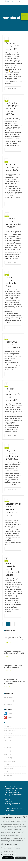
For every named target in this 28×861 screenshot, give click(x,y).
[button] (14, 855)
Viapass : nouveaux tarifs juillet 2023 (12, 281)
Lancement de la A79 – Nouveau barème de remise (13, 509)
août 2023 (7, 747)
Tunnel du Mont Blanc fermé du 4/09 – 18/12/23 (13, 222)
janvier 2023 (7, 758)
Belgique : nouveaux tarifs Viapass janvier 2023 (13, 454)
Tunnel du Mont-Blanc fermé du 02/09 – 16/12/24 (12, 109)
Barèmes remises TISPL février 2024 (13, 167)
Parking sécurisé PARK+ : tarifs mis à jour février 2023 (13, 394)
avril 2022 (6, 764)
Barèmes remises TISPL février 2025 (13, 46)
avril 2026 (6, 726)
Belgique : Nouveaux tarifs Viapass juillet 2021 (14, 652)
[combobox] (24, 817)
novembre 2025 (8, 730)
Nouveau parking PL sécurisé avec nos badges (14, 638)
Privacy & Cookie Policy (13, 841)
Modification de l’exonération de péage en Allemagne (14, 681)
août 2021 (6, 771)
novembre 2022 (8, 761)
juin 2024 (6, 740)
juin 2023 (6, 751)
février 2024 (7, 744)
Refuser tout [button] (20, 858)
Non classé (7, 704)
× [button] (26, 816)
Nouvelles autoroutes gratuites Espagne (13, 666)
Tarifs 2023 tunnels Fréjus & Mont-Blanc (13, 344)
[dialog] (14, 838)
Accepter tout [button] (8, 858)
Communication (8, 701)
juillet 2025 (7, 733)
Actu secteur (7, 697)
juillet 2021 (7, 775)
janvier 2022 (7, 768)
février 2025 (7, 737)
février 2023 (7, 754)
